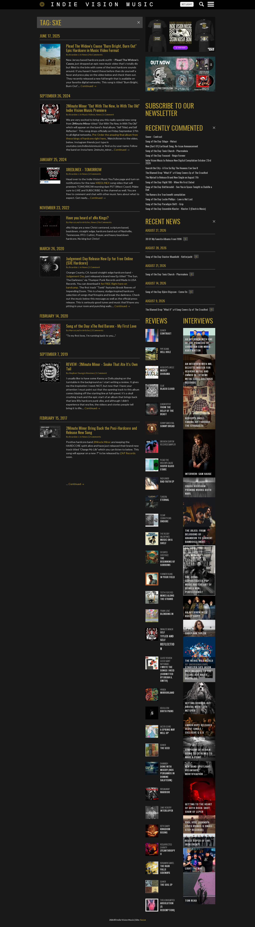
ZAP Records (128, 453)
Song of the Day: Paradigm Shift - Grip (164, 204)
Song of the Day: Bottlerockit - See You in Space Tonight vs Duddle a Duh (178, 188)
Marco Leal (74, 222)
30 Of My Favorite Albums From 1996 (163, 239)
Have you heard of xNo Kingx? (87, 217)
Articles (86, 222)
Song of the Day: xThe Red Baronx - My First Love (101, 326)
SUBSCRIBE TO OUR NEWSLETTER (169, 109)
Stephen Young (76, 373)
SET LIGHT (187, 4)
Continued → (88, 86)
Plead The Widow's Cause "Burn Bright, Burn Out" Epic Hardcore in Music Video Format (101, 48)
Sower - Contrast (153, 137)
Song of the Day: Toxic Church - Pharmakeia (166, 151)
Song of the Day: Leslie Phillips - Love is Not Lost (169, 199)
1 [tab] (148, 89)
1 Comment (108, 114)
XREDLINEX (103, 182)
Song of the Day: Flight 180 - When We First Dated (169, 182)
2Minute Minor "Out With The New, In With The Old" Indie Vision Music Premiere (102, 108)
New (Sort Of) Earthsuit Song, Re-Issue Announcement (171, 146)
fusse (143, 920)
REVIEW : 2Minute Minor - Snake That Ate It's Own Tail (102, 366)
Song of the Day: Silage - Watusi (161, 141)
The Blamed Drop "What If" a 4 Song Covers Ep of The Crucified (176, 173)
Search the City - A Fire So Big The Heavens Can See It (171, 168)
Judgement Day (75, 276)
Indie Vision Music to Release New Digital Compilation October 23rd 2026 (178, 161)
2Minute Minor (102, 442)
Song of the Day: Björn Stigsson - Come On (166, 292)
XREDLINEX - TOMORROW (84, 169)
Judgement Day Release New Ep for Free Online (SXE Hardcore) (99, 261)
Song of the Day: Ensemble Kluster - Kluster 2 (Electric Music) (175, 209)
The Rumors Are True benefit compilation (165, 194)
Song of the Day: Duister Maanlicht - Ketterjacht (168, 257)
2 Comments (95, 174)
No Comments (96, 54)
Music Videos (88, 114)
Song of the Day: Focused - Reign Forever (165, 155)
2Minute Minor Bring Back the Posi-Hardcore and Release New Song (101, 430)
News (85, 54)
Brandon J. (74, 54)
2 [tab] (152, 89)
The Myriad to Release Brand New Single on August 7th (171, 177)
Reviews (90, 373)
